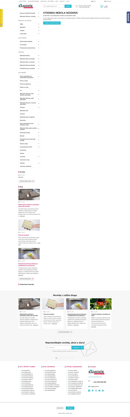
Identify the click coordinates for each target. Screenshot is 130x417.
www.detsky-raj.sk (26, 372)
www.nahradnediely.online (75, 388)
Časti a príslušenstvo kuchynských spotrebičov (26, 76)
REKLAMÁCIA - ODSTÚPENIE (47, 1)
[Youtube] (100, 391)
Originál (22, 30)
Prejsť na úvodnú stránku (52, 23)
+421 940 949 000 (84, 7)
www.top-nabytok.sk (50, 377)
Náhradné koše (24, 110)
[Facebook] (90, 391)
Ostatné (22, 114)
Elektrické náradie (25, 132)
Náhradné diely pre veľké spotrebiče (27, 99)
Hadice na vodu (24, 87)
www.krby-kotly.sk (73, 379)
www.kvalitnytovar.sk (50, 372)
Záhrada (22, 163)
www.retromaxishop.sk (51, 381)
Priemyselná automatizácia (27, 48)
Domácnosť (23, 150)
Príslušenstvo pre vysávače (27, 68)
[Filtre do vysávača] (29, 225)
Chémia (22, 153)
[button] (52, 393)
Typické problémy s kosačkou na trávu (100, 314)
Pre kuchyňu (23, 44)
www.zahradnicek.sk (50, 390)
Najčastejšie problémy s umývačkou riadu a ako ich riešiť (28, 205)
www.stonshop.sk (26, 383)
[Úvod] (30, 6)
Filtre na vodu (24, 81)
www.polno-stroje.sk (73, 377)
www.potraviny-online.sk (27, 390)
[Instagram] (96, 391)
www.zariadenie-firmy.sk (74, 394)
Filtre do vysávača (23, 235)
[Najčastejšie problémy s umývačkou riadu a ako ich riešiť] (29, 195)
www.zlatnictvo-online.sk (27, 392)
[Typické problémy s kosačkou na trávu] (100, 304)
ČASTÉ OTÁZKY (22, 1)
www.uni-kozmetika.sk (50, 388)
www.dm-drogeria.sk (50, 370)
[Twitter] (93, 391)
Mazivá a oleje (24, 143)
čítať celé (20, 177)
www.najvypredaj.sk (50, 374)
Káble (21, 24)
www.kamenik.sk (25, 370)
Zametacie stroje (24, 160)
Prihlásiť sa (76, 348)
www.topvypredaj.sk (50, 376)
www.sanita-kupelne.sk (27, 385)
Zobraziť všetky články (25, 279)
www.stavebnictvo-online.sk (75, 381)
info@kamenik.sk (94, 386)
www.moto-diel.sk (73, 374)
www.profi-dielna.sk (73, 376)
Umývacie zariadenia (25, 166)
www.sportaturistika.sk (27, 388)
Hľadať (68, 6)
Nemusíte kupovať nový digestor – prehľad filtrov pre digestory (28, 264)
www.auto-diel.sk (72, 370)
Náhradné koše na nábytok (27, 117)
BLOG (68, 1)
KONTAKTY (62, 1)
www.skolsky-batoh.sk (27, 386)
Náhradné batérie (25, 55)
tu (71, 413)
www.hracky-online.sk (26, 379)
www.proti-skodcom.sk (51, 379)
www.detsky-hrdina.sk (27, 376)
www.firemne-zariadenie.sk (75, 386)
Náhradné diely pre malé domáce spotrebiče (27, 94)
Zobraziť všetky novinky (25, 181)
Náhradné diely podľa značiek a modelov (28, 128)
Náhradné (22, 27)
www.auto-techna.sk (73, 372)
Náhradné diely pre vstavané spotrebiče (28, 103)
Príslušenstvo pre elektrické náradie (27, 139)
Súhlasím (70, 408)
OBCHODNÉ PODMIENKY (33, 1)
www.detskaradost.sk (27, 374)
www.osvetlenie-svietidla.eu (52, 386)
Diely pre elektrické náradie (27, 13)
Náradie (22, 136)
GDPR (56, 1)
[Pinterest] (103, 391)
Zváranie (22, 107)
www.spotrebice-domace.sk (52, 385)
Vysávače (22, 156)
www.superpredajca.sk (50, 383)
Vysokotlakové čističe (26, 147)
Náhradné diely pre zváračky (28, 16)
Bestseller (23, 120)
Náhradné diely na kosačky (27, 59)
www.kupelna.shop (26, 381)
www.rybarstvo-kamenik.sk (28, 394)
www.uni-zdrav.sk (72, 390)
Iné (21, 90)
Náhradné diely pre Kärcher (27, 65)
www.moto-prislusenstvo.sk (75, 385)
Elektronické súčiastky (26, 41)
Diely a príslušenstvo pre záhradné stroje (27, 124)
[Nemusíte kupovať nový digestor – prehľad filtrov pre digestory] (29, 254)
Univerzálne (23, 34)
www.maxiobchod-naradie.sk (75, 383)
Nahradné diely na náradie (27, 62)
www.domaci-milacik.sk (27, 377)
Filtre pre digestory (25, 84)
